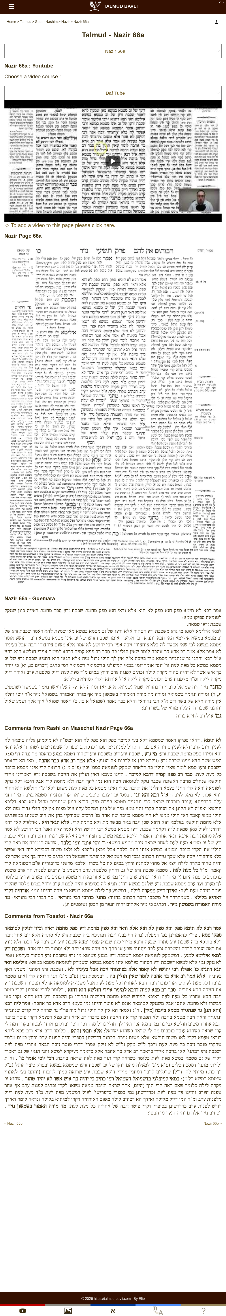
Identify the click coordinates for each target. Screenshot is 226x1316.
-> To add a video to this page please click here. (59, 225)
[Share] (216, 22)
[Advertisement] (113, 1139)
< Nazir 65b (13, 1123)
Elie (142, 1299)
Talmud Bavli (121, 6)
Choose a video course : (32, 76)
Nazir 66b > (212, 1123)
